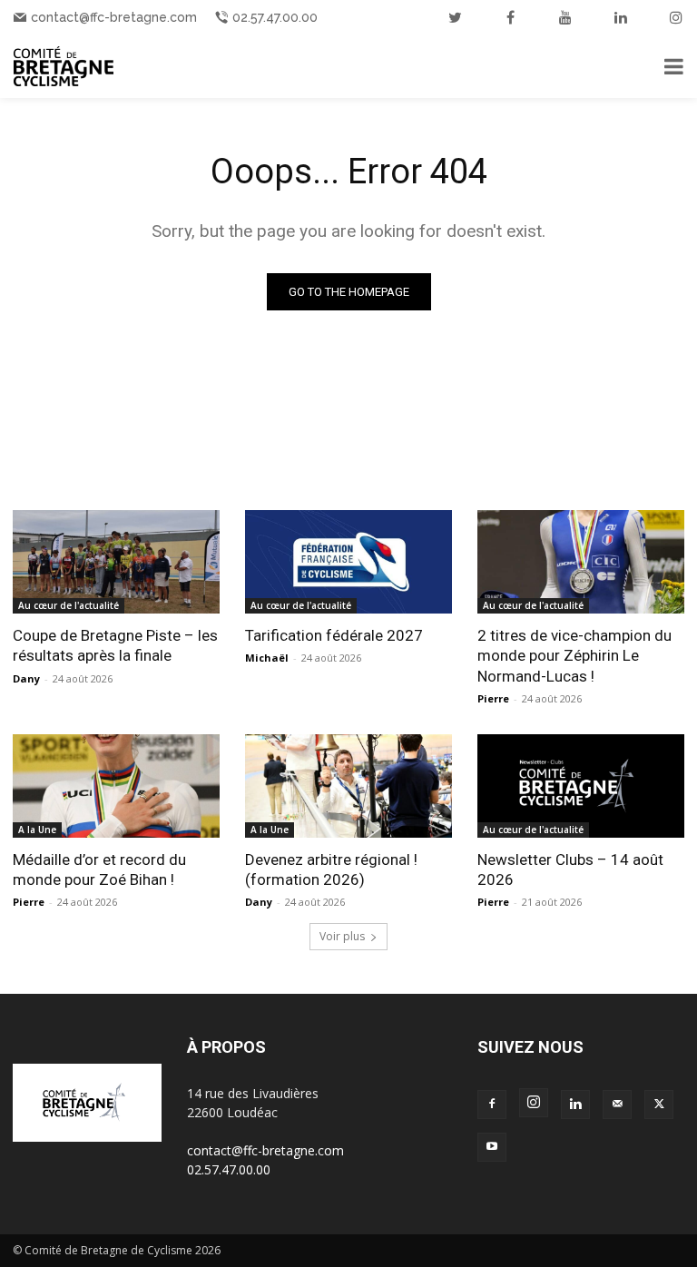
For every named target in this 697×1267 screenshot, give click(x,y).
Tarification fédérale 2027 (334, 635)
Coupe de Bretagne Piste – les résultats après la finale (115, 645)
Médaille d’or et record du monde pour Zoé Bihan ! (99, 869)
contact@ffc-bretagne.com (114, 17)
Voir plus (342, 936)
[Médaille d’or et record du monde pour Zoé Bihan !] (116, 786)
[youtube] (565, 17)
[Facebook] (491, 1104)
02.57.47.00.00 (275, 17)
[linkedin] (621, 17)
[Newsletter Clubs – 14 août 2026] (580, 786)
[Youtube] (491, 1147)
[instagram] (676, 17)
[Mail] (617, 1104)
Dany (26, 678)
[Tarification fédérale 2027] (348, 562)
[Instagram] (533, 1102)
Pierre (493, 698)
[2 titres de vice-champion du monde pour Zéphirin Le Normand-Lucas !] (580, 562)
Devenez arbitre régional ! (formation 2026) (331, 869)
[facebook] (510, 17)
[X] (658, 1104)
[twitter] (454, 17)
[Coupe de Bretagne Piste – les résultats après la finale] (116, 562)
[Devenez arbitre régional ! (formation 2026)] (348, 786)
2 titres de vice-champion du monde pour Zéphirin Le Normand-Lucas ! (574, 655)
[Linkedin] (575, 1104)
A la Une (37, 829)
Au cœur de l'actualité (68, 605)
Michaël (267, 657)
